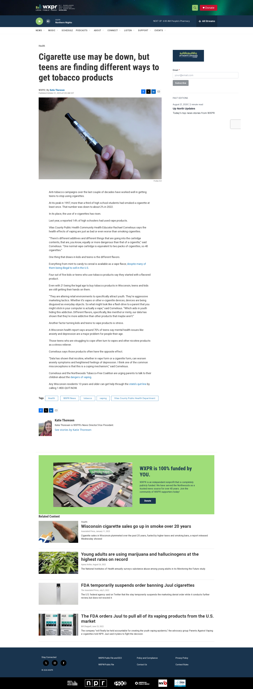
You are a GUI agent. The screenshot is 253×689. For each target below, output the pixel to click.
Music (51, 30)
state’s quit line (137, 384)
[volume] (48, 21)
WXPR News (69, 398)
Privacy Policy (182, 658)
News (39, 30)
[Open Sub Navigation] (44, 30)
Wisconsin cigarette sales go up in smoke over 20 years (136, 526)
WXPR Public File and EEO (110, 658)
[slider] (52, 21)
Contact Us (142, 665)
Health (42, 45)
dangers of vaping (80, 377)
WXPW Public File (106, 665)
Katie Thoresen (57, 90)
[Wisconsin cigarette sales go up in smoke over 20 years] (58, 532)
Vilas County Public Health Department (134, 398)
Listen (128, 30)
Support (143, 30)
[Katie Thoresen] (45, 427)
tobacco (88, 398)
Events (159, 30)
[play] (39, 21)
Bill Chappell (86, 626)
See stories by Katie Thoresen (73, 429)
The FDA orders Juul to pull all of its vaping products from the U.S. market (147, 619)
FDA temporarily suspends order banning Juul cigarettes (137, 585)
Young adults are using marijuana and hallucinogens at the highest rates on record (140, 557)
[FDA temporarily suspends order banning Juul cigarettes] (58, 594)
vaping (103, 398)
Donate (209, 7)
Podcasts (82, 30)
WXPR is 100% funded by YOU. (166, 471)
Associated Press (88, 531)
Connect (112, 30)
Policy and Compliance (147, 658)
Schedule (67, 30)
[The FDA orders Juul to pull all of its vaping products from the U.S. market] (58, 625)
